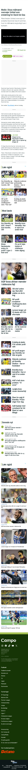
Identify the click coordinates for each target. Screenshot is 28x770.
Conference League (6, 721)
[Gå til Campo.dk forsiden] (8, 642)
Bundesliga (4, 708)
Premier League (19, 56)
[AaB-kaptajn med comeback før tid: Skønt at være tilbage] (6, 408)
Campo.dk (3, 649)
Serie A (3, 710)
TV (2, 678)
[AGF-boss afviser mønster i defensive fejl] (14, 271)
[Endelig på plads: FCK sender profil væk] (6, 344)
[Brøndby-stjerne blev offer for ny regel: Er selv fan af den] (7, 321)
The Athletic (11, 105)
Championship (5, 702)
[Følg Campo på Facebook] (6, 646)
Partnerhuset (8, 659)
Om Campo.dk (5, 732)
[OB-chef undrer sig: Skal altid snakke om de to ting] (6, 291)
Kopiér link (23, 50)
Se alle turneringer (6, 724)
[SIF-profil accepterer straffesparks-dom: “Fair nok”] (6, 301)
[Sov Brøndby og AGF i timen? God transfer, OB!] (7, 218)
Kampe (3, 675)
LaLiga (3, 705)
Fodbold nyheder (6, 670)
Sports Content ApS (5, 650)
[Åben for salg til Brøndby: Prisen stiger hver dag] (6, 399)
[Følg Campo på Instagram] (2, 646)
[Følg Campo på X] (16, 646)
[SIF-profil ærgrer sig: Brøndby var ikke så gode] (6, 353)
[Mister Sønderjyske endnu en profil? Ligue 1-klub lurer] (7, 239)
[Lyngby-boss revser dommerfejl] (6, 391)
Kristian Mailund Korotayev (6, 51)
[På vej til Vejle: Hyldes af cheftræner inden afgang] (21, 239)
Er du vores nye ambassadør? (9, 742)
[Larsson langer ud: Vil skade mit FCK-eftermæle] (6, 312)
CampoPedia (4, 734)
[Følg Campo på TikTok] (9, 646)
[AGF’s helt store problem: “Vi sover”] (6, 382)
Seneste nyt (4, 673)
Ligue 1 (3, 713)
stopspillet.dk (6, 767)
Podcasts (3, 683)
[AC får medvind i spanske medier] (21, 321)
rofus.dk (21, 767)
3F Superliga (4, 695)
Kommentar (4, 686)
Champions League (6, 716)
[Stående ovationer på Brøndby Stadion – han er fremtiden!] (6, 361)
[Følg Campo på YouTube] (13, 646)
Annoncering (4, 729)
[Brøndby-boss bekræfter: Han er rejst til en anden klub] (21, 218)
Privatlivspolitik (5, 740)
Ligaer (3, 681)
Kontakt (3, 737)
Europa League (5, 718)
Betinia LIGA (4, 697)
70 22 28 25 (23, 765)
